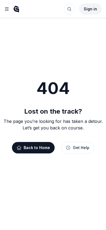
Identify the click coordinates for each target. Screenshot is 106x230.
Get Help (81, 147)
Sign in (90, 9)
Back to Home (37, 147)
